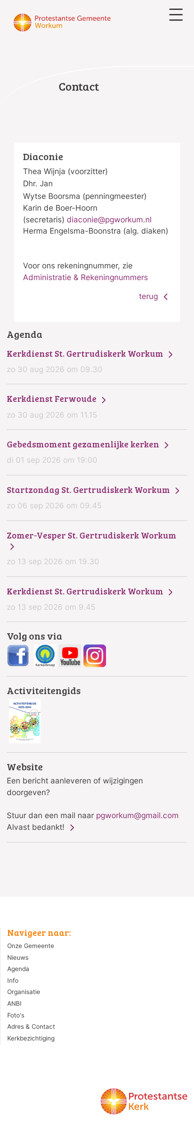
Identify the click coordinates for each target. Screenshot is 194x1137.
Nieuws (17, 957)
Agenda (18, 968)
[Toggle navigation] (176, 15)
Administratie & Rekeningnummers (85, 277)
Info (12, 980)
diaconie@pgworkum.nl (109, 219)
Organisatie (23, 991)
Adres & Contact (31, 1026)
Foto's (15, 1015)
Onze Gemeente (30, 945)
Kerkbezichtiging (31, 1038)
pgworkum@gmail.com (137, 815)
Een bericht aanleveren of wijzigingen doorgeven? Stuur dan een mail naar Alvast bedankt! (93, 797)
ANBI (14, 1003)
